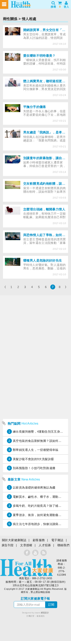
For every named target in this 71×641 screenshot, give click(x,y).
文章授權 (26, 545)
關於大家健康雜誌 (14, 540)
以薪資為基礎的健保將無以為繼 (34, 487)
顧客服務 (39, 540)
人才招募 (45, 545)
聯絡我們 (63, 545)
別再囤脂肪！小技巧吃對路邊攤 (34, 468)
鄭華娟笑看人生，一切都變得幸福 (35, 449)
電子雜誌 (57, 540)
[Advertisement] (35, 381)
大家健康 (26, 567)
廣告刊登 (8, 545)
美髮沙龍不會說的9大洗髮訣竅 (33, 459)
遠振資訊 (40, 616)
